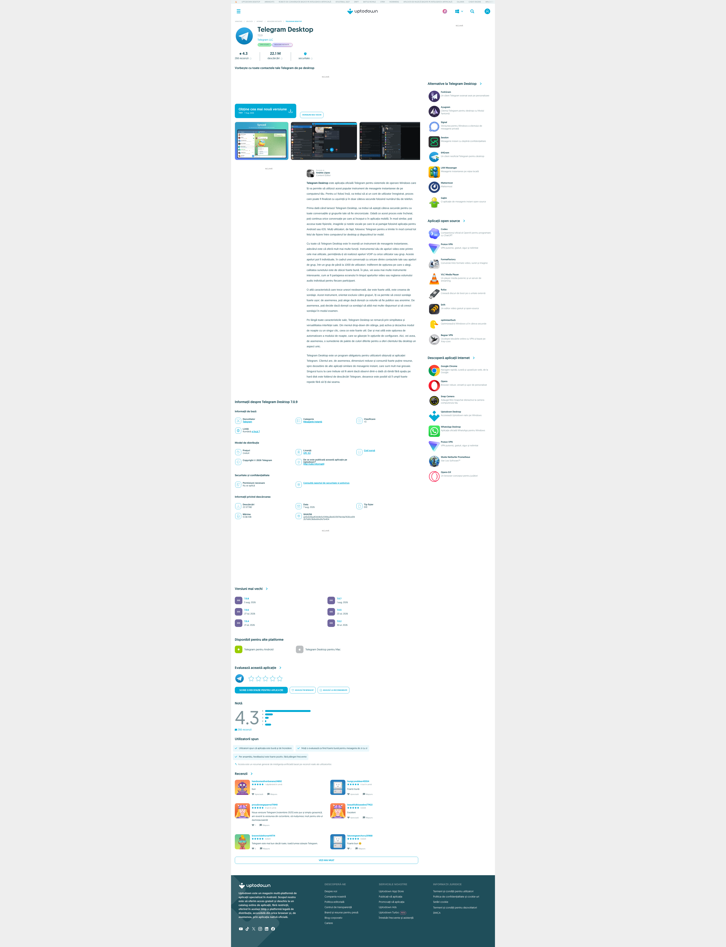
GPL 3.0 (307, 453)
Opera (444, 381)
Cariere (329, 923)
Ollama (460, 2)
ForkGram (446, 92)
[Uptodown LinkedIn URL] (266, 929)
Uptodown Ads (388, 907)
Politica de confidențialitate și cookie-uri (456, 896)
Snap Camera (447, 396)
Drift (356, 2)
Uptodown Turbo (392, 912)
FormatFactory (448, 259)
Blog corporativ (333, 917)
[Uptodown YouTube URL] (241, 929)
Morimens (394, 2)
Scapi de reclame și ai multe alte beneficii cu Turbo (324, 98)
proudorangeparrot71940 (265, 804)
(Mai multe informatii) (313, 464)
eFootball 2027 (343, 2)
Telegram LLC (265, 39)
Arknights (269, 2)
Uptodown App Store (391, 891)
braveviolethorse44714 (263, 835)
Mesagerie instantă (312, 421)
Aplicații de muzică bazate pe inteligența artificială (427, 2)
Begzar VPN (447, 335)
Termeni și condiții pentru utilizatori (453, 891)
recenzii (242, 58)
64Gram (445, 152)
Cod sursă (369, 450)
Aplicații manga (493, 2)
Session (444, 137)
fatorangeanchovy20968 (359, 835)
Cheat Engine (475, 2)
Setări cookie (440, 902)
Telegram (247, 421)
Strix (382, 2)
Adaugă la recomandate (335, 690)
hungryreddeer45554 (358, 781)
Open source (264, 45)
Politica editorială (334, 902)
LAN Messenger (449, 167)
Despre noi (331, 891)
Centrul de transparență (338, 907)
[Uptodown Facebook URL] (273, 929)
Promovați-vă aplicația (391, 902)
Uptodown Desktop (251, 2)
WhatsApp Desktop (451, 426)
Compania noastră (335, 896)
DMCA (437, 913)
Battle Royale (369, 2)
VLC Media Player (450, 274)
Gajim (444, 198)
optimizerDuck (448, 320)
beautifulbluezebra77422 (359, 804)
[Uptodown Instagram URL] (260, 929)
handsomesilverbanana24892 (267, 781)
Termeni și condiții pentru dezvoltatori (455, 907)
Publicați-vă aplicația (390, 896)
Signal (444, 122)
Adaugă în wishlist (304, 690)
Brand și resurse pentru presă (341, 912)
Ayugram (445, 107)
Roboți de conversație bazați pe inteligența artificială (305, 2)
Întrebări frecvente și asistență (396, 917)
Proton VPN (447, 244)
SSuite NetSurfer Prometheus (455, 457)
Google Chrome (449, 366)
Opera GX (446, 472)
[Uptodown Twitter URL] (253, 929)
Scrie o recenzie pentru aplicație (261, 690)
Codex (444, 229)
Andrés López (323, 173)
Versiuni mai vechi (311, 115)
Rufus (443, 289)
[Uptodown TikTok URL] (247, 929)
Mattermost (447, 182)
